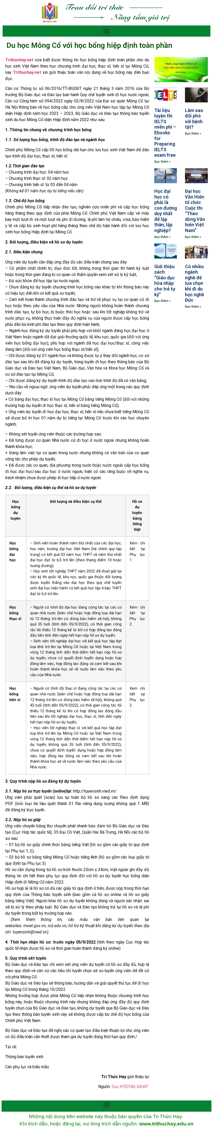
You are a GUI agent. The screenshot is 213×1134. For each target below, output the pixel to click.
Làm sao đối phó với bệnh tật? (194, 119)
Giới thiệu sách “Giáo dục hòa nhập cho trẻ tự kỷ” (164, 280)
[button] (106, 31)
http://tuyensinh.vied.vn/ (95, 791)
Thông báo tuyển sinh (24, 1056)
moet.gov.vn (34, 925)
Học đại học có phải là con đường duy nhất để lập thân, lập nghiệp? (165, 210)
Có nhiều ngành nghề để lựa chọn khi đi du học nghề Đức (194, 283)
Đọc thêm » (162, 161)
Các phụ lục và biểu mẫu (27, 1066)
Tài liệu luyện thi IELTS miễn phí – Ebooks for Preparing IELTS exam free (165, 133)
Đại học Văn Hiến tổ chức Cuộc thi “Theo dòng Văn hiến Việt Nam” (195, 210)
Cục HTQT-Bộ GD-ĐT (130, 1086)
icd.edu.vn (57, 925)
